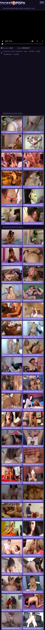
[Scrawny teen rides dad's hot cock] (12, 237)
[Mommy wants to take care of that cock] (12, 328)
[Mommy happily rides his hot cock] (12, 346)
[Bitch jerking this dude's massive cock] (33, 455)
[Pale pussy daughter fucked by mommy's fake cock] (33, 310)
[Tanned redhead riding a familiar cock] (33, 383)
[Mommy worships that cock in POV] (12, 565)
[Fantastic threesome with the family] (12, 583)
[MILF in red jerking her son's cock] (12, 601)
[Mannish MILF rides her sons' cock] (33, 583)
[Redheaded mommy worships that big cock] (33, 419)
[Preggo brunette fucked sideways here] (33, 255)
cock (25, 51)
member (31, 51)
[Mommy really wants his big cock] (33, 437)
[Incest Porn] (12, 3)
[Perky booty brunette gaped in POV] (12, 437)
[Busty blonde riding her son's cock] (12, 619)
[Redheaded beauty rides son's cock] (33, 273)
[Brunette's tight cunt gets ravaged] (12, 419)
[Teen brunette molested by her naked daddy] (33, 237)
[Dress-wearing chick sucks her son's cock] (12, 273)
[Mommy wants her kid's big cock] (33, 510)
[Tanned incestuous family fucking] (12, 310)
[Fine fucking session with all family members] (12, 383)
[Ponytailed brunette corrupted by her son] (12, 291)
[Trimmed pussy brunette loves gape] (12, 474)
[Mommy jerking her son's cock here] (12, 364)
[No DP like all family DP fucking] (33, 492)
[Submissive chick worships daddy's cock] (33, 291)
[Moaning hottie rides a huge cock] (12, 455)
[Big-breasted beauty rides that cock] (33, 474)
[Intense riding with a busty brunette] (12, 492)
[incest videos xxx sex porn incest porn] (42, 3)
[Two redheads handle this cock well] (33, 401)
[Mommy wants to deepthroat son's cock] (33, 364)
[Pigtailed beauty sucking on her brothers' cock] (12, 546)
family (38, 51)
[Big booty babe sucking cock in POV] (33, 528)
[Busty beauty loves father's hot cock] (33, 346)
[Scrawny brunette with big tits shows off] (12, 401)
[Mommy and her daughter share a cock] (33, 546)
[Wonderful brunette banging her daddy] (33, 619)
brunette (16, 54)
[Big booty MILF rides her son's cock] (33, 328)
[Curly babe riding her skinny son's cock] (12, 255)
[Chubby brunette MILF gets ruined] (33, 601)
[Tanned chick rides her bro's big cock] (12, 510)
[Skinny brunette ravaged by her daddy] (33, 565)
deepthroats (8, 54)
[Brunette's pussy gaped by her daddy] (12, 528)
